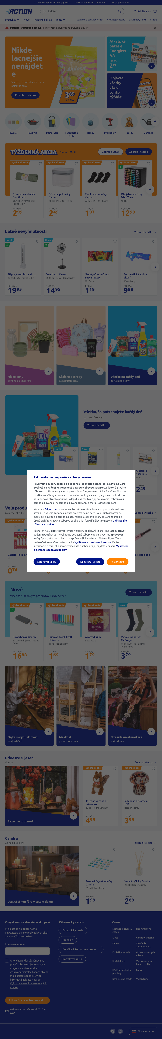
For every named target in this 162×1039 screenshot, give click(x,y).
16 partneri (52, 509)
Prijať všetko (118, 561)
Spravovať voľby (46, 561)
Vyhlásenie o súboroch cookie (93, 542)
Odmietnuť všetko (90, 561)
